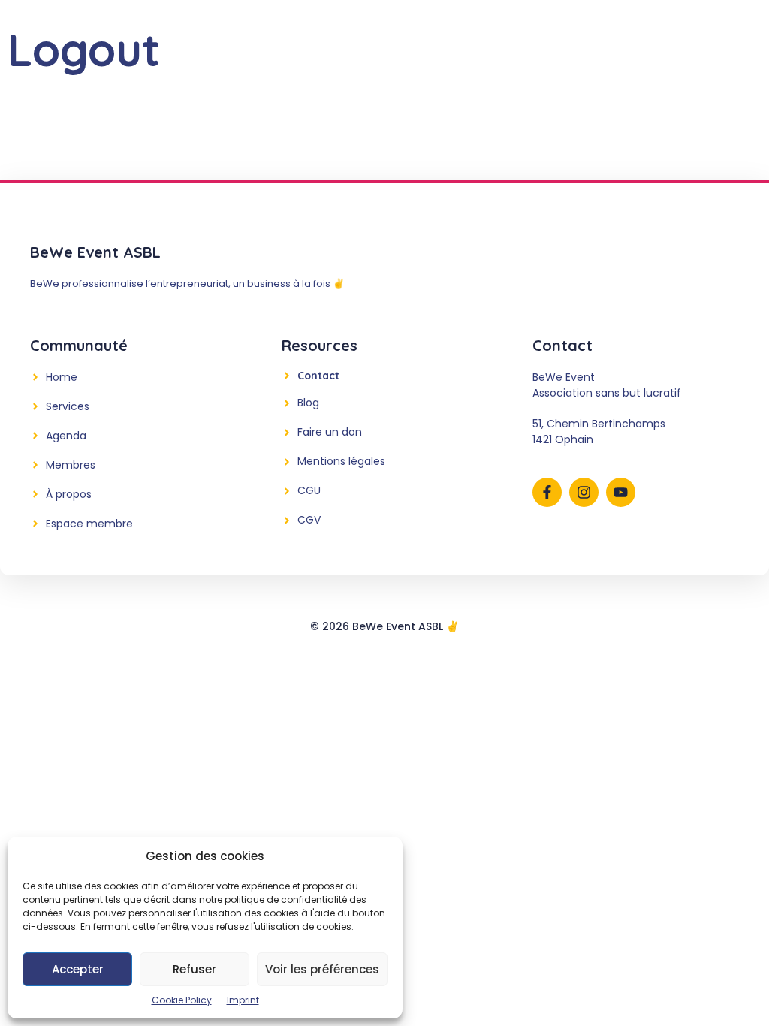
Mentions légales (341, 461)
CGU (309, 490)
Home (61, 377)
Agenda (351, 34)
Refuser (194, 969)
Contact (486, 34)
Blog (543, 34)
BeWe (224, 34)
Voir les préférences (322, 969)
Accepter (78, 969)
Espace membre (89, 523)
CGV (309, 519)
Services (284, 34)
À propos (69, 494)
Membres (417, 34)
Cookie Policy (182, 1000)
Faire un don (329, 431)
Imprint (243, 1000)
